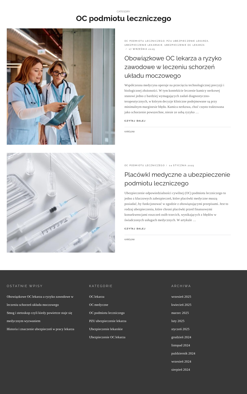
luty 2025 (177, 321)
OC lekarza (96, 296)
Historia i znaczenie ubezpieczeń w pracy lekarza (40, 329)
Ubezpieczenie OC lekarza (184, 45)
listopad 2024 (180, 345)
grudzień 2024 (181, 337)
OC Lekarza (23, 7)
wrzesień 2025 (181, 296)
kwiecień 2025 (181, 305)
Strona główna (135, 9)
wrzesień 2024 (181, 361)
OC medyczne (165, 9)
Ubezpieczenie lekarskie (143, 45)
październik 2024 (183, 353)
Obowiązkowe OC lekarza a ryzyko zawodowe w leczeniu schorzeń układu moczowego (173, 67)
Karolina (129, 131)
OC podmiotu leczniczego (144, 41)
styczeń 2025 (180, 329)
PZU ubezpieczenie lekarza (205, 9)
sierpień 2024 (180, 369)
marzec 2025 (180, 313)
